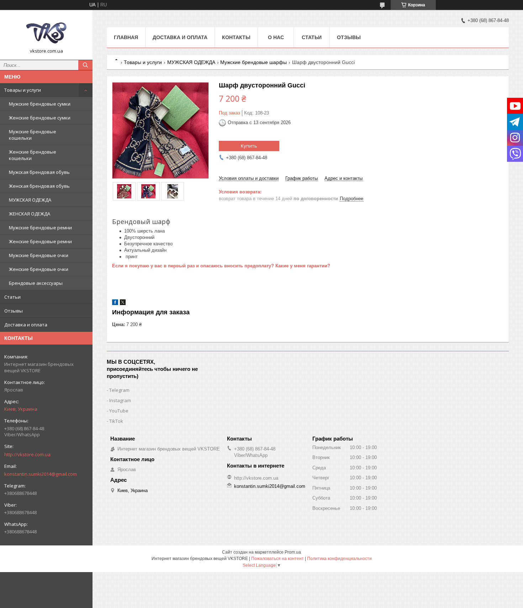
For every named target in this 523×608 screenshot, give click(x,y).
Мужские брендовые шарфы (253, 62)
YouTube (118, 410)
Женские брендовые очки (38, 269)
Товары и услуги (22, 90)
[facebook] (115, 303)
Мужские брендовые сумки (39, 104)
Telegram (119, 390)
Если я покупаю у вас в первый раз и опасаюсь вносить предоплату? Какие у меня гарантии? (221, 265)
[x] (123, 303)
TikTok (116, 421)
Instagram (120, 400)
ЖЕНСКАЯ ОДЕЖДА (29, 213)
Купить (249, 146)
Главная (126, 37)
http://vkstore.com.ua (27, 454)
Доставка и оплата (25, 324)
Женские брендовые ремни (40, 241)
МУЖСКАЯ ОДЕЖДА (30, 200)
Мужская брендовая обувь (39, 172)
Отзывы (13, 311)
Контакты (236, 37)
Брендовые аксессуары (36, 283)
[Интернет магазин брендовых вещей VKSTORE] (46, 31)
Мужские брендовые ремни (40, 227)
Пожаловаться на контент (277, 558)
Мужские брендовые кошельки (32, 134)
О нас (276, 37)
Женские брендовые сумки (39, 117)
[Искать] (85, 65)
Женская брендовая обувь (39, 186)
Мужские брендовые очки (38, 255)
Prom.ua (293, 552)
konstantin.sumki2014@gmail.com (40, 474)
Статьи (12, 297)
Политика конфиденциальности (339, 558)
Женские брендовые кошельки (32, 155)
